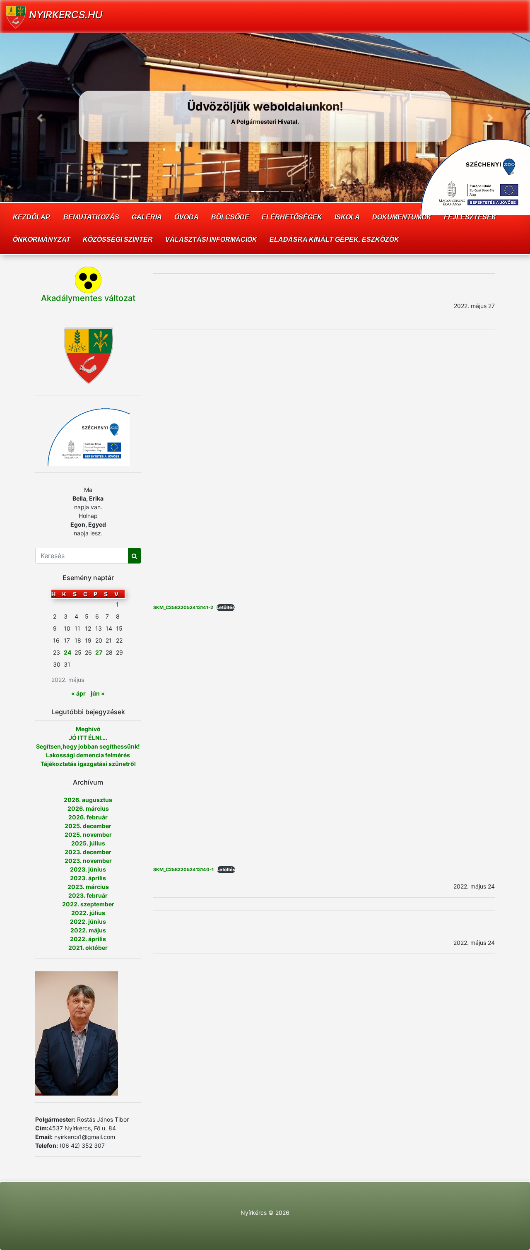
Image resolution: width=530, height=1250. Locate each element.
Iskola (347, 217)
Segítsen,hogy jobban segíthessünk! (88, 746)
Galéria (147, 217)
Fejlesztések (470, 217)
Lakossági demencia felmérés (88, 755)
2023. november (88, 860)
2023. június (88, 869)
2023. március (88, 886)
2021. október (88, 947)
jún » (98, 693)
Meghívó (88, 728)
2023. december (88, 851)
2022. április (88, 938)
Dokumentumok (401, 217)
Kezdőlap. (32, 217)
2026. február (88, 817)
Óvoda (186, 217)
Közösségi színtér (118, 239)
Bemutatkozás (91, 217)
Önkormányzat (41, 239)
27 (98, 652)
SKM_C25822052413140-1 (183, 869)
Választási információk (211, 239)
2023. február (88, 895)
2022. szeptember (88, 904)
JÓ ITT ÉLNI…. (88, 737)
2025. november (88, 834)
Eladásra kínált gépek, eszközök (334, 239)
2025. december (88, 825)
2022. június (88, 921)
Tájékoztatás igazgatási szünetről (88, 763)
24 (67, 652)
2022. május (88, 930)
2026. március (88, 808)
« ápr (78, 693)
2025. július (88, 843)
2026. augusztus (88, 799)
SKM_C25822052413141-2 (183, 607)
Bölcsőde (230, 217)
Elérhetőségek (292, 217)
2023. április (88, 878)
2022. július (88, 912)
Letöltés (226, 607)
